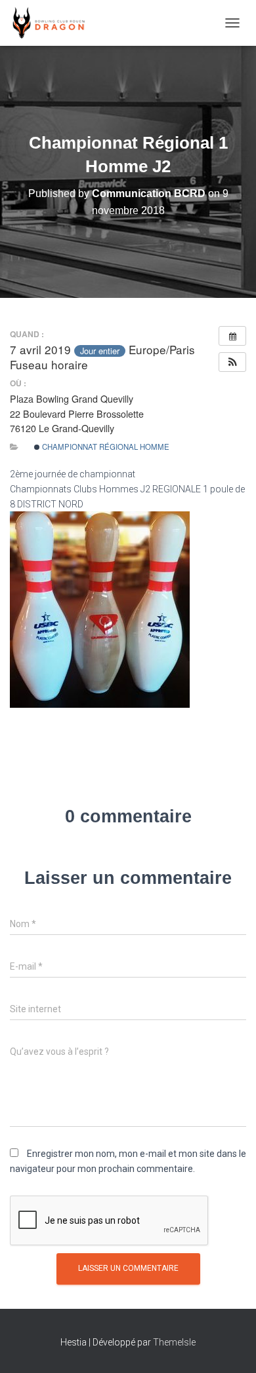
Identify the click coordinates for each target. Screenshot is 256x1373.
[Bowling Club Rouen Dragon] (52, 23)
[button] (232, 362)
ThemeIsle (174, 1342)
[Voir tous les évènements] (232, 336)
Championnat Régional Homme (104, 446)
